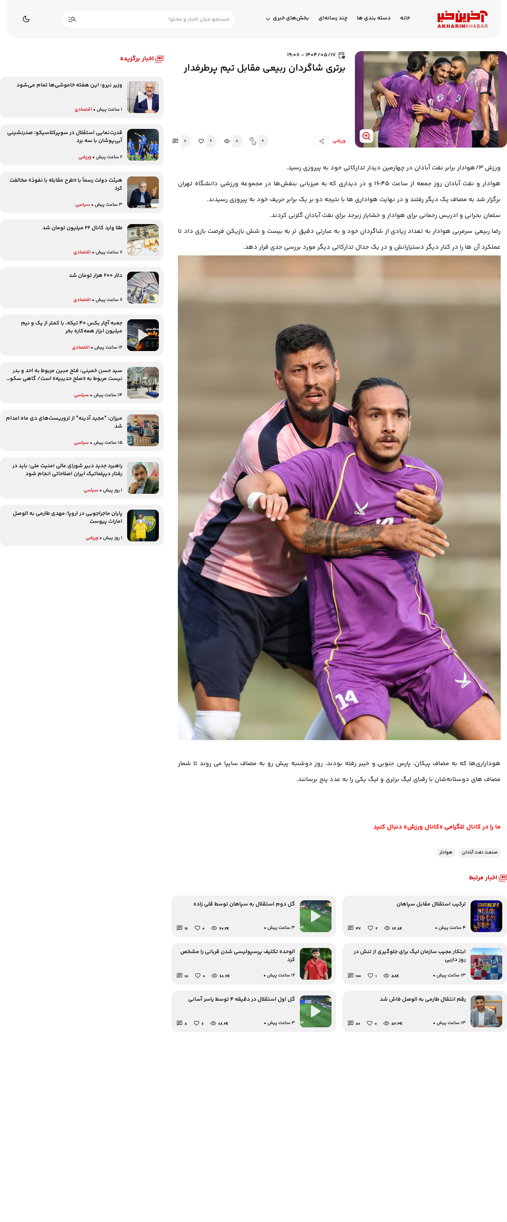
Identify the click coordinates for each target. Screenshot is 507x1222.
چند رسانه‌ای (332, 18)
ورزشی (339, 141)
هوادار (445, 852)
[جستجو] (72, 19)
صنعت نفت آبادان (479, 852)
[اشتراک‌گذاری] (322, 141)
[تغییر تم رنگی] (26, 19)
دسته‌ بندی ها (374, 18)
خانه (405, 18)
